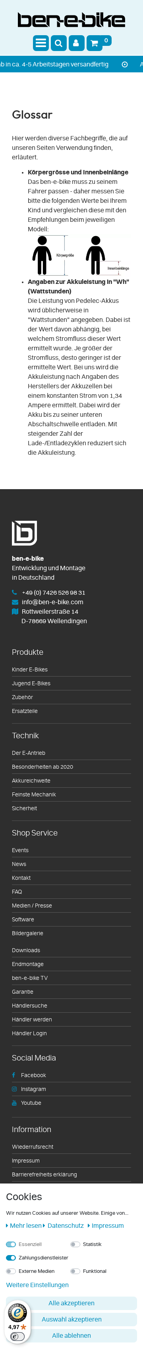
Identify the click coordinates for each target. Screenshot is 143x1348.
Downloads (26, 950)
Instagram (33, 1089)
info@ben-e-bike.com (52, 602)
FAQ (17, 892)
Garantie (22, 992)
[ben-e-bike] (71, 21)
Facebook (33, 1075)
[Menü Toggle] (41, 43)
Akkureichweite (31, 781)
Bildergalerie (27, 933)
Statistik (92, 1244)
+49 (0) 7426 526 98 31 (53, 593)
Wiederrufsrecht (32, 1147)
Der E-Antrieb (28, 753)
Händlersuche (29, 1006)
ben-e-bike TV (30, 978)
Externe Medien (36, 1271)
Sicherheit (24, 808)
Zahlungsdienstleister (43, 1258)
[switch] (17, 1336)
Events (20, 850)
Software (23, 920)
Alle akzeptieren (71, 1303)
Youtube (31, 1103)
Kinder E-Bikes (30, 670)
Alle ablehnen (71, 1336)
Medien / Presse (32, 906)
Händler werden (32, 1020)
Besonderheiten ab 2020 (42, 767)
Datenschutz (65, 1226)
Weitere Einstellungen (37, 1285)
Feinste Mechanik (34, 795)
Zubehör (22, 697)
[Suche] (59, 43)
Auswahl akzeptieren (72, 1319)
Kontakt (21, 878)
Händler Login (29, 1033)
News (19, 864)
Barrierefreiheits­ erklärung (44, 1175)
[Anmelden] (77, 43)
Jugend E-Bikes (31, 683)
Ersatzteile (25, 711)
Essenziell (30, 1244)
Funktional (94, 1271)
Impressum (26, 1161)
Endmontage (28, 964)
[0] (94, 43)
